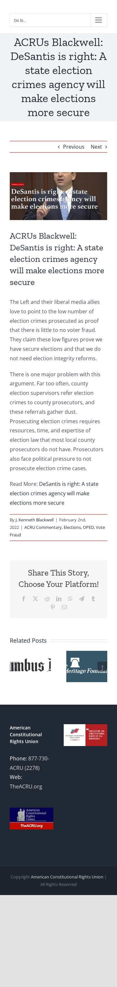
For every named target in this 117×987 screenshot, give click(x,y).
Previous (73, 146)
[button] (15, 666)
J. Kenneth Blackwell (35, 520)
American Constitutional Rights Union (67, 877)
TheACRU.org (26, 786)
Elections (72, 527)
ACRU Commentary (43, 527)
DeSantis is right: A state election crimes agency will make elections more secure (54, 493)
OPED (88, 527)
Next (96, 146)
